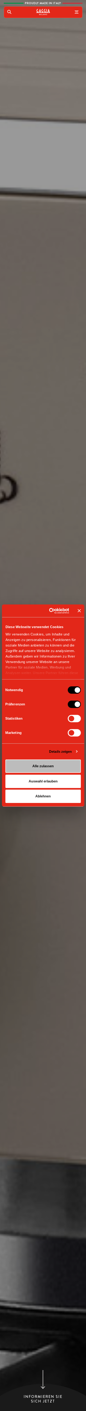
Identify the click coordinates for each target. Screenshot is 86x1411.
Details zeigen (60, 751)
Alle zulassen (43, 766)
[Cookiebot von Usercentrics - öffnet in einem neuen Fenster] (51, 611)
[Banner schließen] (79, 610)
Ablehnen (43, 796)
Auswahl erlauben (43, 781)
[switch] (74, 704)
